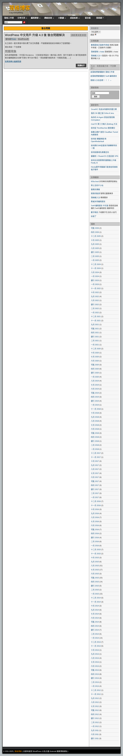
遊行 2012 (95, 718)
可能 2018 (95, 433)
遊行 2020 (95, 373)
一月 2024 (95, 276)
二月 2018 (95, 445)
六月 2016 (95, 525)
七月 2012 (95, 706)
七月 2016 (95, 521)
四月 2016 (95, 533)
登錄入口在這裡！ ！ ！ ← (101, 80)
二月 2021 (95, 341)
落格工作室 (9, 18)
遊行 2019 (95, 401)
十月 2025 (95, 240)
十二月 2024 (96, 264)
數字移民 (94, 212)
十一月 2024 (96, 268)
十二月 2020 (96, 349)
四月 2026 (95, 232)
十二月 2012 (96, 690)
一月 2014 (95, 638)
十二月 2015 (96, 549)
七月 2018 (95, 425)
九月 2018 (95, 417)
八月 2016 (95, 517)
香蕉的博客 (95, 189)
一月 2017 (95, 497)
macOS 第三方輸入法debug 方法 (104, 124)
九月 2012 (95, 698)
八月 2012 (95, 702)
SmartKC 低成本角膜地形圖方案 (104, 109)
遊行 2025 (95, 252)
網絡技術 (48, 18)
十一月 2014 (96, 602)
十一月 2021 (96, 321)
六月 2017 (95, 477)
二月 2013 (95, 682)
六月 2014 (95, 618)
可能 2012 (95, 710)
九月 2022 (95, 296)
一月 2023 (95, 284)
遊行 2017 (95, 489)
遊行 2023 (95, 280)
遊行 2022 (95, 304)
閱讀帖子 (81, 65)
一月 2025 (95, 260)
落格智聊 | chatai (97, 52)
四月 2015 (95, 582)
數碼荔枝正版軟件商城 (100, 45)
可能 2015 (95, 578)
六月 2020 (95, 361)
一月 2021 (95, 345)
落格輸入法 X (96, 56)
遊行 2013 (95, 678)
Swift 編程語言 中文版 (99, 206)
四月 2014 (95, 626)
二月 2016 (95, 541)
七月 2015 (95, 570)
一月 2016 (95, 546)
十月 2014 (95, 606)
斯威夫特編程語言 (98, 201)
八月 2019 (95, 381)
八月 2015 (95, 566)
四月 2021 (95, 333)
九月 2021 (95, 324)
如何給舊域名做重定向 (100, 152)
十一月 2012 (96, 694)
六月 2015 (95, 574)
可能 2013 (95, 670)
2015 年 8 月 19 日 (78, 35)
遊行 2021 (95, 337)
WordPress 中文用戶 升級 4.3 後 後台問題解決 (35, 35)
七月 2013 (95, 662)
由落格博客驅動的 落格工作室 (102, 72)
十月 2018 (95, 413)
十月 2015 (95, 558)
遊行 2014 (95, 630)
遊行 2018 (95, 441)
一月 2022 (95, 312)
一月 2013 (95, 686)
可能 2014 (95, 622)
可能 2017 (95, 481)
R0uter (13, 39)
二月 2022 (95, 308)
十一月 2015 (96, 554)
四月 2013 (95, 674)
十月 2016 (95, 509)
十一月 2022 (96, 288)
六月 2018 (95, 429)
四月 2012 (95, 714)
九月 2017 (95, 465)
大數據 (61, 18)
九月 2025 (95, 244)
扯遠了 (93, 216)
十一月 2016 (96, 505)
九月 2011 (95, 730)
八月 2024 (95, 272)
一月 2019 (95, 405)
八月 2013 (95, 658)
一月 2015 (95, 594)
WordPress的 (23, 39)
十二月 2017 (96, 453)
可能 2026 (95, 228)
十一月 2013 (96, 646)
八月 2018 (95, 421)
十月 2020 (95, 353)
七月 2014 (95, 614)
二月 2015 (95, 590)
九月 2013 (95, 654)
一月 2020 (95, 377)
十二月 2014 (96, 598)
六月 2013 (95, 666)
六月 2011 (95, 734)
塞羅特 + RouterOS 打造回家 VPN (104, 156)
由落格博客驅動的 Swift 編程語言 (103, 76)
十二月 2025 (96, 236)
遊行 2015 (95, 586)
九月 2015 (95, 562)
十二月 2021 (96, 316)
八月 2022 (95, 300)
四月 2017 (95, 485)
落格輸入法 (95, 197)
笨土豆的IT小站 (97, 185)
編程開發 (35, 18)
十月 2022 (95, 292)
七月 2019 (95, 385)
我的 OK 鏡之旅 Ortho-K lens (102, 113)
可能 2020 (95, 365)
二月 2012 (95, 722)
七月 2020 (95, 357)
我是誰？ (100, 18)
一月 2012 (95, 726)
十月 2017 (95, 461)
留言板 (88, 18)
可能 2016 (95, 529)
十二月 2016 (96, 501)
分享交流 (21, 18)
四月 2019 (95, 397)
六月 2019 (95, 389)
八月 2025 (95, 248)
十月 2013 (95, 650)
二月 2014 (95, 634)
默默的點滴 (95, 193)
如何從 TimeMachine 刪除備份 (103, 128)
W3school (95, 181)
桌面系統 (74, 18)
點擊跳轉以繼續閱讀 (13, 61)
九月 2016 (95, 513)
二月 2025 (95, 256)
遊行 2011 (95, 738)
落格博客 (19, 8)
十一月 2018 (96, 409)
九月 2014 (95, 610)
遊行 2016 (95, 538)
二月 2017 (95, 493)
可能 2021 (95, 329)
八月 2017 (95, 469)
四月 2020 (95, 369)
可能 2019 (95, 393)
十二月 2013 (96, 642)
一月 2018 (95, 449)
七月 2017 (95, 473)
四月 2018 (95, 437)
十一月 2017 (96, 457)
